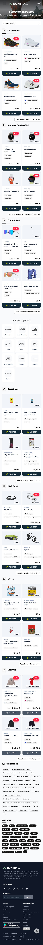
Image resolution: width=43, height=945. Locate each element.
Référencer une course (31, 912)
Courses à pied (8, 907)
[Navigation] (4, 4)
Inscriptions (27, 917)
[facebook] (5, 888)
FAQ (20, 936)
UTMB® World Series (10, 920)
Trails (5, 909)
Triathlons (6, 912)
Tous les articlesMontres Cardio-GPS (23, 214)
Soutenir (26, 929)
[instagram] (13, 888)
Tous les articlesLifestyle (27, 759)
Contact (26, 907)
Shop (25, 922)
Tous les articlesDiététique (27, 480)
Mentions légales (9, 936)
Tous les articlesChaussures (26, 119)
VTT (4, 914)
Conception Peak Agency (13, 940)
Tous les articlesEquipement (26, 312)
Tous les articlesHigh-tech (27, 573)
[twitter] (9, 888)
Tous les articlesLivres (28, 664)
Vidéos (25, 925)
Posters (25, 920)
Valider (28, 897)
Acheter (12, 73)
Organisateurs (28, 914)
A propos (26, 909)
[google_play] (27, 888)
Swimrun (6, 917)
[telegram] (22, 888)
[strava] (18, 888)
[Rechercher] (36, 931)
